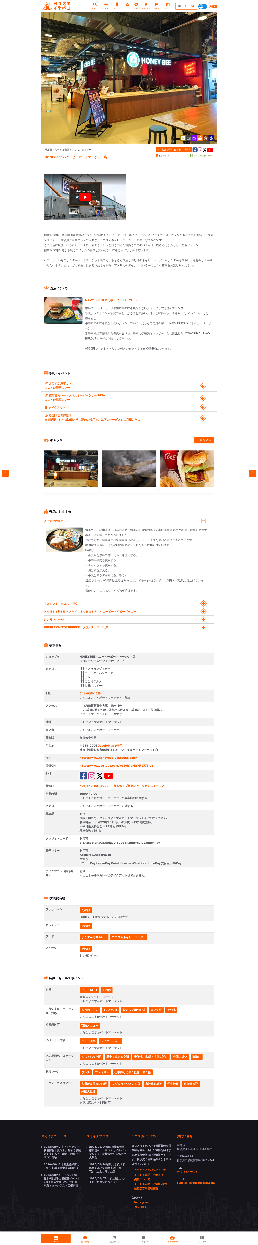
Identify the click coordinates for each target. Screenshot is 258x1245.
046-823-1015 (90, 693)
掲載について (142, 1179)
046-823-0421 (187, 1171)
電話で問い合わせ (171, 149)
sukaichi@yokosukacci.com (196, 1182)
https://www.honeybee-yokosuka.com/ (108, 757)
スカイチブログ (98, 1136)
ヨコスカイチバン (144, 1136)
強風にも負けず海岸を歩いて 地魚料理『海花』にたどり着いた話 (107, 1168)
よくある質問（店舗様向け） (151, 1183)
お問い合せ (185, 1136)
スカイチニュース (54, 1136)
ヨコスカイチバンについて (150, 1170)
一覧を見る (204, 440)
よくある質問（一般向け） (150, 1174)
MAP (187, 149)
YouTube (140, 1206)
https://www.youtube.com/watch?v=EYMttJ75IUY (116, 765)
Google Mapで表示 (110, 745)
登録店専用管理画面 (146, 1188)
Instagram (141, 1202)
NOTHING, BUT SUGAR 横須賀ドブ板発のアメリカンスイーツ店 (122, 786)
